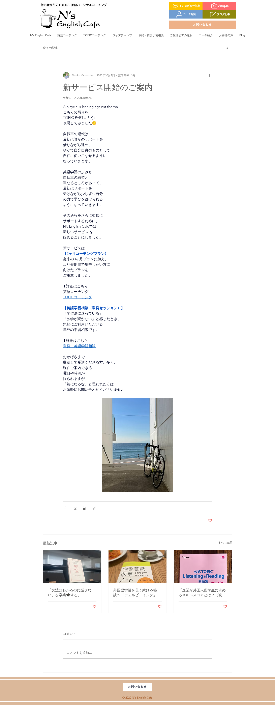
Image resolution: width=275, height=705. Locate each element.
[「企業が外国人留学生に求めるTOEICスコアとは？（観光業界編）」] (203, 566)
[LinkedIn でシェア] (85, 508)
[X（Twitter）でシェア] (75, 508)
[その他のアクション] (209, 75)
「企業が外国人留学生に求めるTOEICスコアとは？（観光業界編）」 (202, 592)
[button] (227, 47)
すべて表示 (225, 542)
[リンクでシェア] (94, 508)
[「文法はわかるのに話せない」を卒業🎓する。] (72, 566)
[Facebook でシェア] (65, 508)
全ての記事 (50, 48)
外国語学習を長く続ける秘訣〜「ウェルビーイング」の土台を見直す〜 (136, 592)
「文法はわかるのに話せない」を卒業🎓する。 (69, 592)
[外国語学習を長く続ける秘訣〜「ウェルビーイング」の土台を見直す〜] (138, 566)
